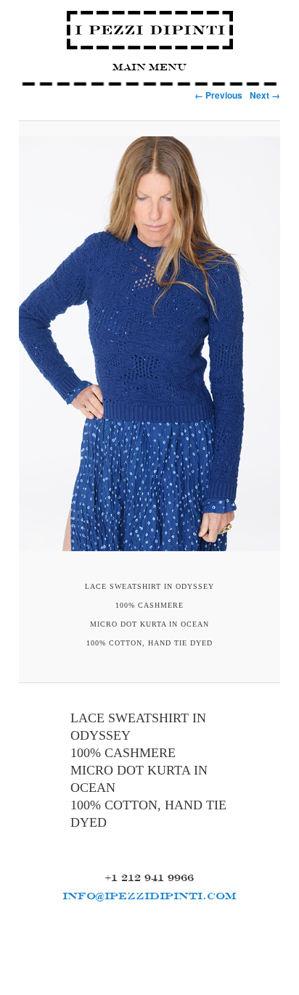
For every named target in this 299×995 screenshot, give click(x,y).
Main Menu (149, 67)
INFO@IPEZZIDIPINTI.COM (149, 895)
